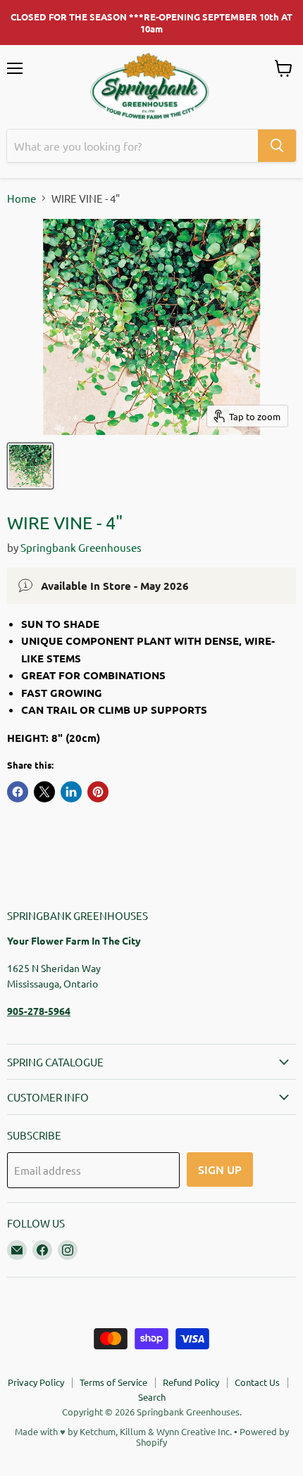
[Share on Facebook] (17, 791)
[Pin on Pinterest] (98, 791)
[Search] (277, 146)
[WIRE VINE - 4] (30, 465)
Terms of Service (113, 1382)
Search (152, 1397)
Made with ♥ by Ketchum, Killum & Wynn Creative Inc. (123, 1431)
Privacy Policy (36, 1382)
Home (21, 198)
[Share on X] (44, 791)
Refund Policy (191, 1382)
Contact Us (257, 1382)
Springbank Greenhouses (81, 547)
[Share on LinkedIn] (71, 791)
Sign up (220, 1169)
